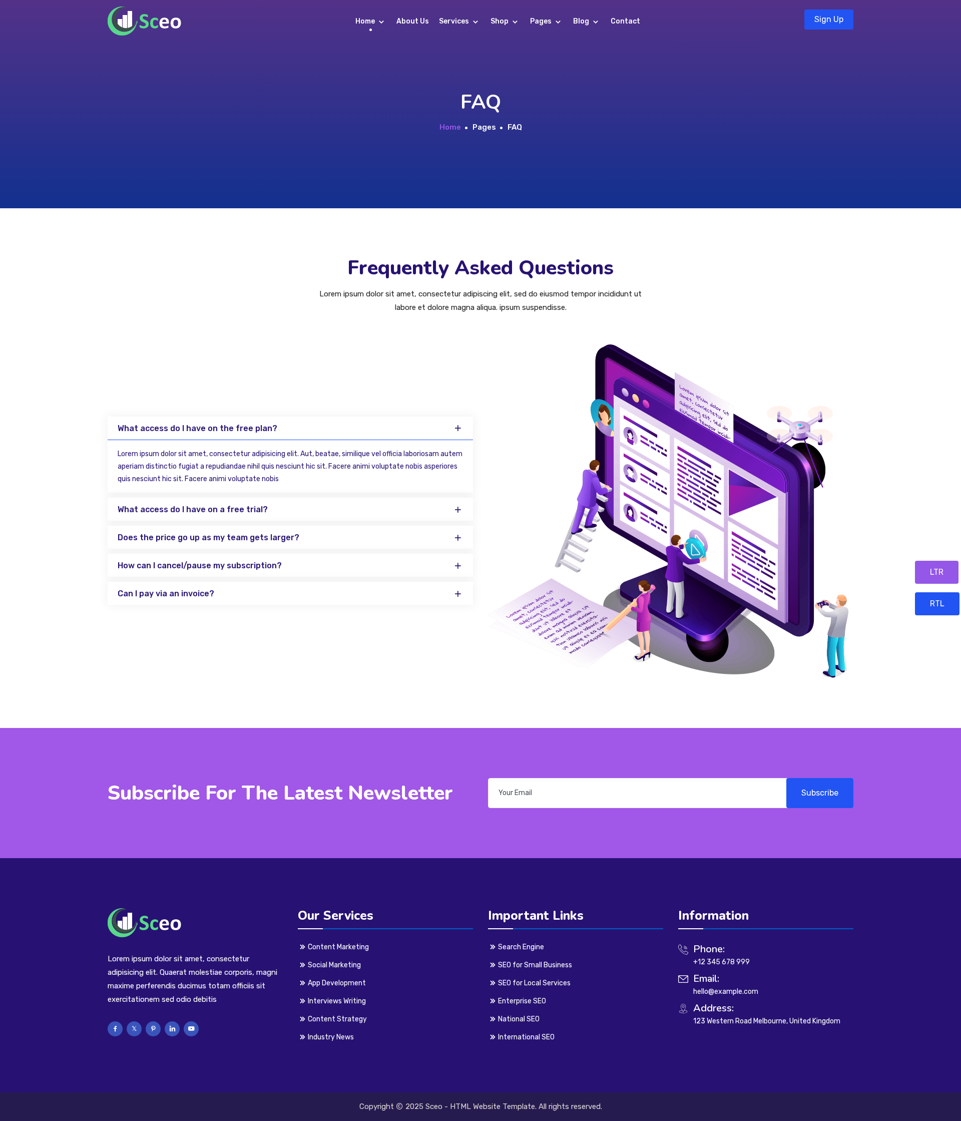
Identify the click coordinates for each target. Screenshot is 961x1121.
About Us (412, 21)
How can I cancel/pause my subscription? (200, 566)
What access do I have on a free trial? (193, 510)
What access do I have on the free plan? (197, 428)
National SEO (519, 1019)
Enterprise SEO (522, 1001)
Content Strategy (337, 1019)
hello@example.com (725, 991)
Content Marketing (338, 947)
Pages (541, 21)
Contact (625, 21)
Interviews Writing (337, 1001)
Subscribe (819, 793)
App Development (337, 983)
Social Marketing (334, 965)
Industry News (331, 1037)
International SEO (526, 1037)
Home (365, 21)
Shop (500, 21)
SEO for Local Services (534, 983)
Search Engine (521, 947)
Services (454, 21)
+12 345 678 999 (721, 962)
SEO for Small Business (535, 965)
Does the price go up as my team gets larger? (208, 538)
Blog (582, 21)
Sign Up (828, 19)
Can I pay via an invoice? (166, 594)
